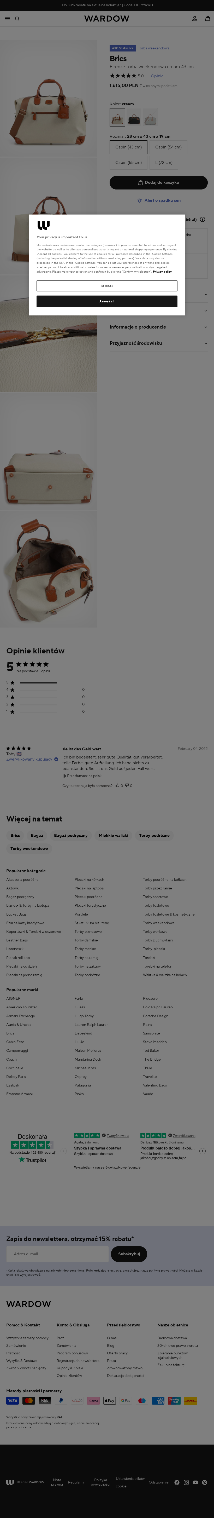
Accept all (107, 301)
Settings (107, 286)
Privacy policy (162, 272)
